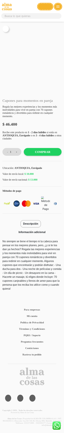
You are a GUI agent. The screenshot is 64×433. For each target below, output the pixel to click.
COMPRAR (42, 152)
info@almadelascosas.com (52, 425)
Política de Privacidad (32, 322)
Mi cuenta (32, 316)
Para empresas (32, 309)
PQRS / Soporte (32, 335)
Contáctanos (32, 348)
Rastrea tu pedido (32, 354)
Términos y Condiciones (32, 329)
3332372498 (29, 423)
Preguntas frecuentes (32, 341)
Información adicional (32, 232)
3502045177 (41, 423)
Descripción (30, 223)
